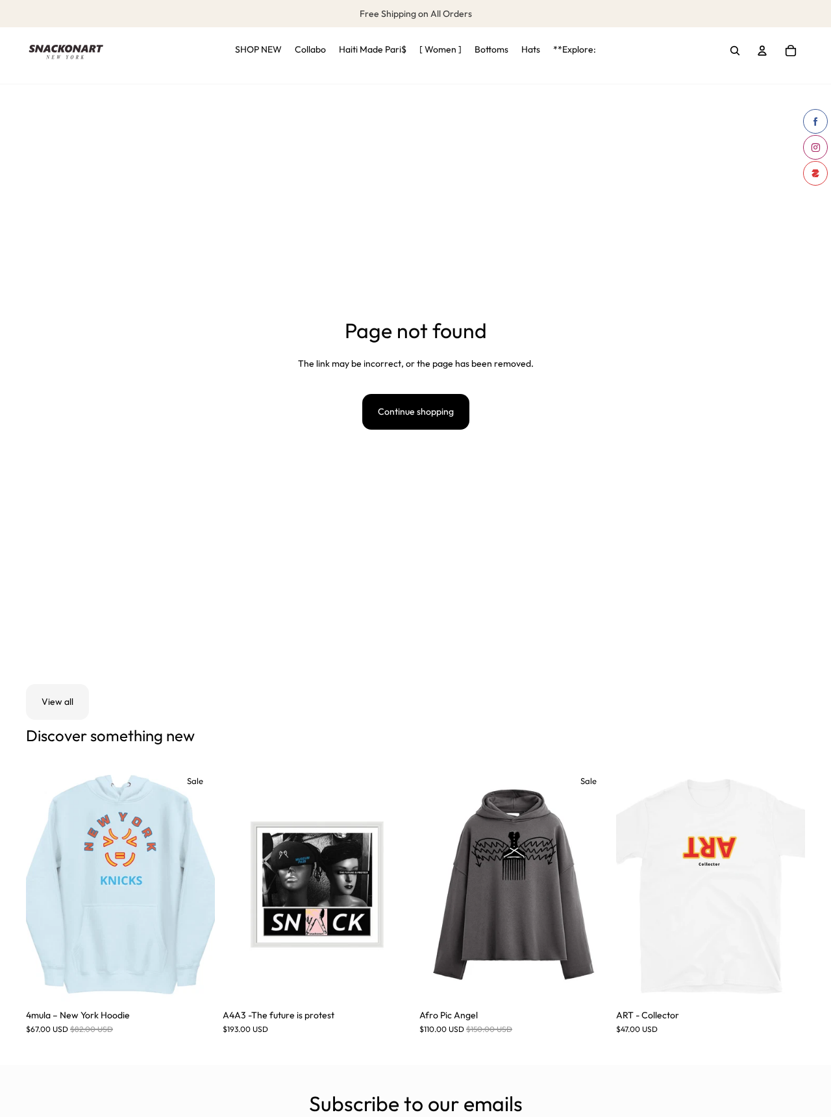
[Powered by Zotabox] (815, 173)
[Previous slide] (45, 884)
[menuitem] (258, 50)
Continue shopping (416, 411)
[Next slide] (195, 884)
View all (57, 701)
